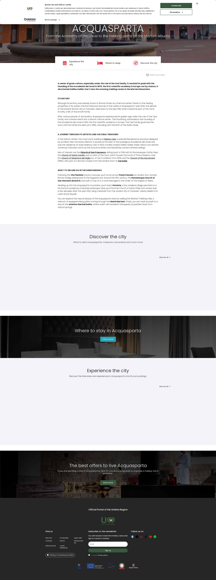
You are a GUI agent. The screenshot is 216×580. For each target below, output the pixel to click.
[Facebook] (132, 536)
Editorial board (51, 546)
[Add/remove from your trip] (65, 265)
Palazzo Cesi (110, 139)
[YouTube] (150, 536)
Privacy (62, 541)
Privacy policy (103, 555)
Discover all (164, 257)
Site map (49, 538)
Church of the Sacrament (142, 158)
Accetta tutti (176, 6)
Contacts (49, 541)
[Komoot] (155, 536)
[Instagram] (141, 536)
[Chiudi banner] (197, 3)
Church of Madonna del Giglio (76, 158)
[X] (137, 536)
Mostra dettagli (51, 20)
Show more (108, 339)
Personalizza (175, 12)
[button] (64, 547)
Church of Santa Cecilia (73, 155)
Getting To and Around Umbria (62, 555)
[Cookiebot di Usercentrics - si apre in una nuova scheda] (30, 19)
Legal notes (78, 538)
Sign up (108, 550)
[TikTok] (146, 536)
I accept (100, 555)
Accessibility (64, 538)
